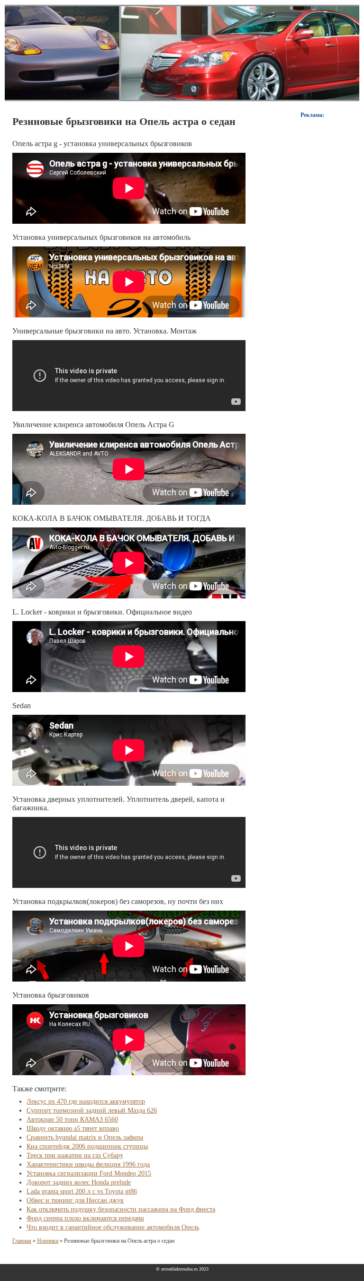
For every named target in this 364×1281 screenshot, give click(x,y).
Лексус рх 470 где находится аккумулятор (86, 1101)
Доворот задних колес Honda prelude (79, 1182)
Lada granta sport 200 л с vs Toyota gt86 (82, 1191)
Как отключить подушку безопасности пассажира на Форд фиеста (121, 1209)
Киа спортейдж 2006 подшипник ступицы (87, 1146)
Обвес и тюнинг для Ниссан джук (75, 1200)
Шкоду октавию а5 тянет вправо (73, 1128)
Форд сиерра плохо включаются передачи (85, 1218)
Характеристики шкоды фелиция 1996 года (88, 1164)
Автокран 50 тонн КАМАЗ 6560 (72, 1119)
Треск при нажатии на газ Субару (75, 1155)
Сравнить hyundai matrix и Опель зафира (85, 1137)
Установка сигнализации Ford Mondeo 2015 (89, 1173)
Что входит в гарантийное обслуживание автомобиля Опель (113, 1227)
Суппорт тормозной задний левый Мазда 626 (92, 1110)
